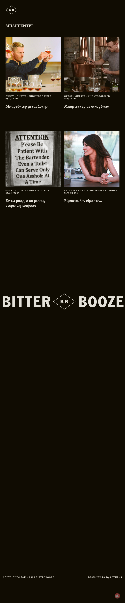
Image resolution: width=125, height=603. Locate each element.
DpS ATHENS (114, 577)
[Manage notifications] (117, 595)
